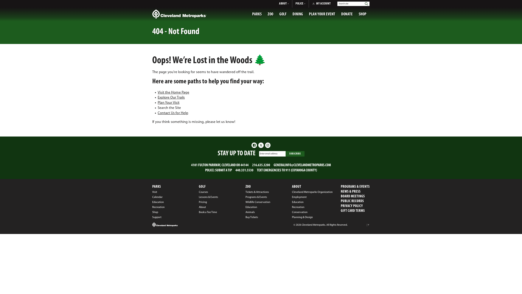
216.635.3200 (261, 165)
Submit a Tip (223, 170)
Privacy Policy (352, 206)
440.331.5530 (244, 170)
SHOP (364, 15)
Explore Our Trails (171, 97)
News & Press (351, 192)
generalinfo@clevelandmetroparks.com (302, 165)
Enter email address (268, 154)
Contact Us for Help (173, 113)
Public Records (352, 201)
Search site (343, 4)
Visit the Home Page (173, 92)
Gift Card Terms (353, 211)
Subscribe (295, 153)
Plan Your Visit (168, 103)
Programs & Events (355, 187)
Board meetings (353, 196)
